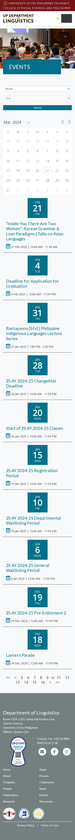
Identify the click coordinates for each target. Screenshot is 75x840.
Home (6, 769)
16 (43, 682)
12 (67, 677)
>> (58, 682)
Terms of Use (49, 825)
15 (34, 682)
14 (47, 161)
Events (43, 795)
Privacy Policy (25, 825)
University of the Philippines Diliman (38, 3)
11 (59, 677)
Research (9, 801)
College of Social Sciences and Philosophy (37, 8)
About (7, 776)
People (7, 788)
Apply (43, 769)
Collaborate (46, 782)
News (43, 788)
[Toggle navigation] (66, 18)
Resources (46, 801)
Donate (44, 776)
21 (47, 171)
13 (37, 161)
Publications (10, 795)
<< (8, 677)
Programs (9, 782)
